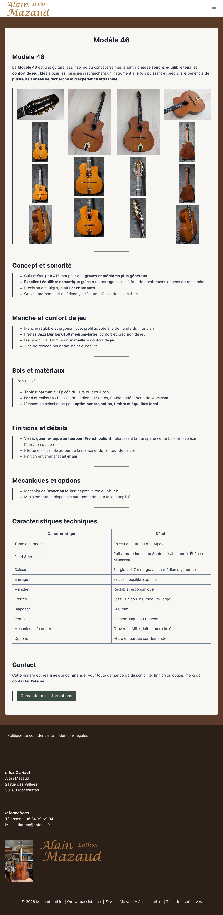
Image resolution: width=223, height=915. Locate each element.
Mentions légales (73, 735)
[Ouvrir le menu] (214, 8)
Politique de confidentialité (30, 735)
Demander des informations (46, 695)
